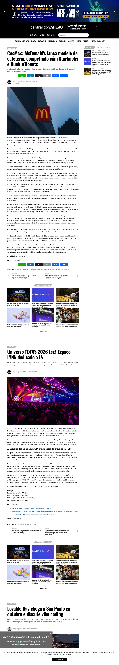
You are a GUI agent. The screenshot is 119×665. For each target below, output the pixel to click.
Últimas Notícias (64, 269)
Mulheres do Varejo (74, 41)
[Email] (47, 76)
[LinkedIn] (30, 76)
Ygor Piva (17, 630)
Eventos (85, 41)
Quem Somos (51, 35)
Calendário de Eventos (37, 35)
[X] (39, 76)
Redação (17, 83)
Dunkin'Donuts (36, 269)
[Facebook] (55, 76)
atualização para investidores (50, 169)
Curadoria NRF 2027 (98, 41)
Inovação (33, 41)
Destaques (27, 269)
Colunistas (62, 41)
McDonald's (45, 269)
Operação (25, 41)
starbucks (54, 269)
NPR (23, 256)
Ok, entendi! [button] (59, 659)
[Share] (64, 76)
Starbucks (40, 160)
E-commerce (42, 41)
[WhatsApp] (22, 76)
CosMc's (20, 269)
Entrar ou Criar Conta (97, 26)
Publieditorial (52, 41)
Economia (17, 41)
